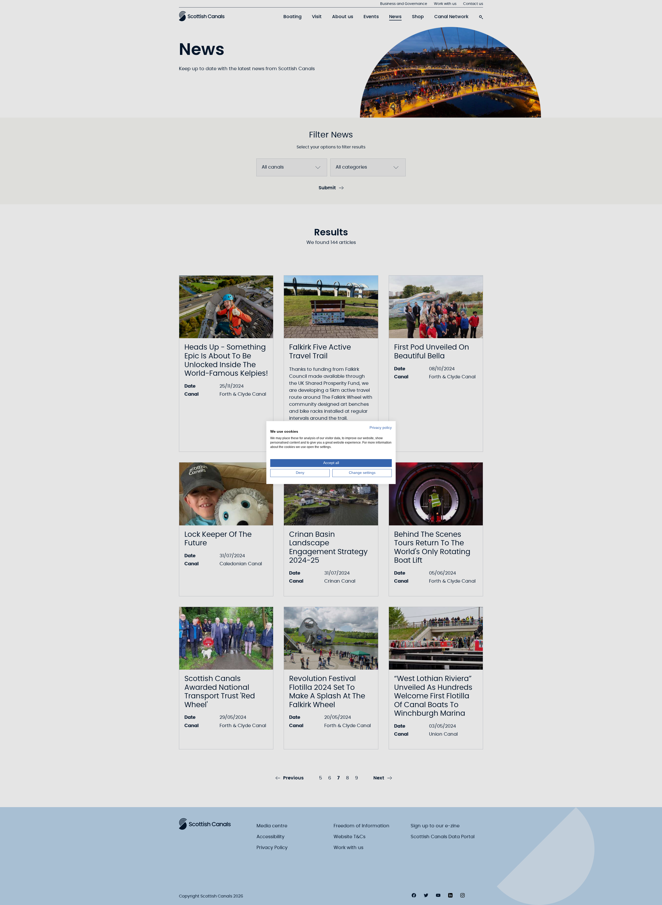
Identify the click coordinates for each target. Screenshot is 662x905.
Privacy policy (381, 428)
